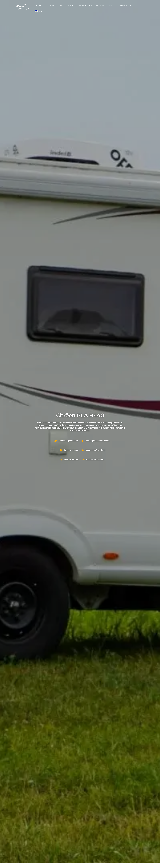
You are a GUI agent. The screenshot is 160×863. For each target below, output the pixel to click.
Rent (59, 5)
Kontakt (112, 5)
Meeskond (100, 5)
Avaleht (38, 5)
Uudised (50, 5)
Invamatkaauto (84, 5)
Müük (70, 5)
